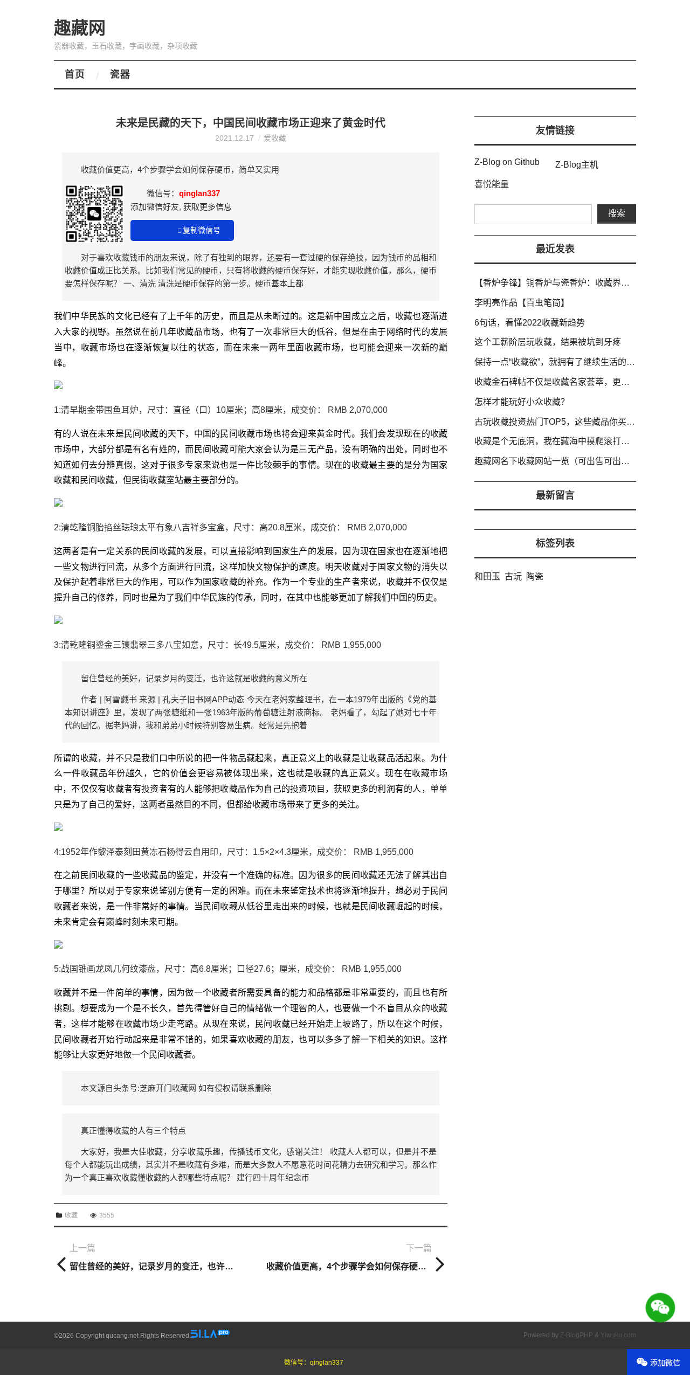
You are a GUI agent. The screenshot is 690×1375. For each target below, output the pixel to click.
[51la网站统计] (210, 1335)
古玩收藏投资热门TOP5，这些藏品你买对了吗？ (567, 421)
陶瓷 (534, 576)
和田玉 (487, 576)
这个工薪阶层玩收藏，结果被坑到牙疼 (547, 342)
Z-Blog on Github (507, 162)
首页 (75, 74)
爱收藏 (275, 138)
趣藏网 (80, 28)
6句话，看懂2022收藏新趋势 (529, 322)
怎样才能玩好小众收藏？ (521, 401)
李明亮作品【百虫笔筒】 (521, 302)
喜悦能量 (491, 184)
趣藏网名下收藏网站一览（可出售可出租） (556, 461)
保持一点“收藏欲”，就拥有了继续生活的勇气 (559, 362)
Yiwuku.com (618, 1335)
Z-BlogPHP (576, 1335)
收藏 (71, 1215)
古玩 (513, 576)
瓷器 (120, 74)
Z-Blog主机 (576, 164)
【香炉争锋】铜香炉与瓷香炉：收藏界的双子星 (565, 282)
